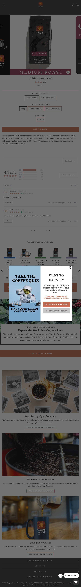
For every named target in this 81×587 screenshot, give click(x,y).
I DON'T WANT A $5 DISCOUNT (56, 311)
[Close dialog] (70, 267)
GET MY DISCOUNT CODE (56, 304)
